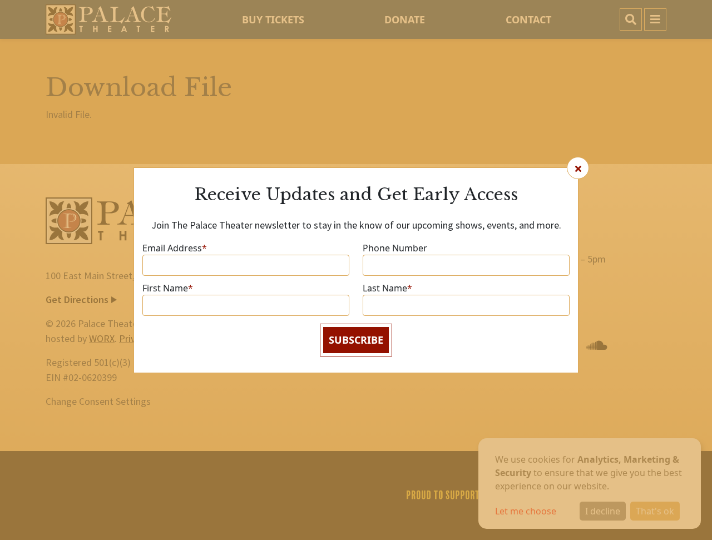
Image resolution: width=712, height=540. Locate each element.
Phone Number (395, 248)
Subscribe (356, 339)
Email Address (174, 248)
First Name (167, 288)
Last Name (387, 288)
